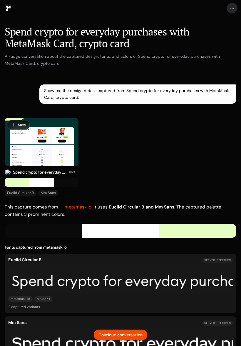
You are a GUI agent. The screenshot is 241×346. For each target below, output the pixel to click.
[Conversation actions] (232, 8)
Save (22, 125)
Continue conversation (120, 334)
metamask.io (73, 172)
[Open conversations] (8, 8)
